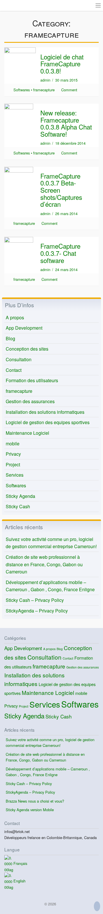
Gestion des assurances (30, 401)
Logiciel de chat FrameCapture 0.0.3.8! (62, 63)
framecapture (44, 89)
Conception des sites (27, 348)
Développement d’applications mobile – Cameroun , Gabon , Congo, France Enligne (50, 586)
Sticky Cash (18, 506)
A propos (15, 317)
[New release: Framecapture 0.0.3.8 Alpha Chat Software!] (18, 113)
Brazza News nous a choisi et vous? (35, 801)
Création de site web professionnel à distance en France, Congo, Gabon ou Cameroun (44, 564)
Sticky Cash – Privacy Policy (35, 600)
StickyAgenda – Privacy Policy (37, 610)
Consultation (18, 359)
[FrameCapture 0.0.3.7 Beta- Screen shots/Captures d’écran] (18, 176)
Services (14, 475)
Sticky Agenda (20, 496)
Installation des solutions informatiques (45, 412)
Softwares (21, 89)
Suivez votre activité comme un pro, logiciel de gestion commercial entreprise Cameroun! (51, 543)
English (19, 881)
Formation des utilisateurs (32, 380)
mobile (12, 443)
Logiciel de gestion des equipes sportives (48, 422)
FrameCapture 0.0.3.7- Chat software (60, 252)
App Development (24, 327)
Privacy (13, 454)
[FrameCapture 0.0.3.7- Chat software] (18, 247)
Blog (10, 338)
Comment (69, 89)
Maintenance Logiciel (27, 433)
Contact (13, 370)
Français (20, 863)
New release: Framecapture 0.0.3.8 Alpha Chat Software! (66, 123)
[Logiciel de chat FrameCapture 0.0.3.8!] (20, 57)
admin (45, 80)
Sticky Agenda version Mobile (30, 809)
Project (13, 464)
